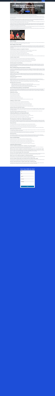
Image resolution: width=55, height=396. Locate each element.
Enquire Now (27, 165)
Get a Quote (27, 11)
